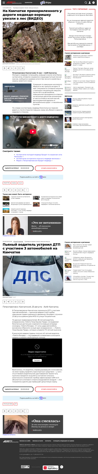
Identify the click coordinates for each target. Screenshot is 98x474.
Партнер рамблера (36, 466)
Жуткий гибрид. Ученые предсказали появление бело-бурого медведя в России (84, 252)
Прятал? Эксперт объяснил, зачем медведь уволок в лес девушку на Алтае (83, 70)
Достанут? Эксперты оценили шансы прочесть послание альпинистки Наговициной (84, 76)
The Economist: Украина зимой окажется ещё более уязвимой (81, 112)
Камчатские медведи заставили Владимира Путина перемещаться (21, 203)
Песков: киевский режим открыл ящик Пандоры (82, 99)
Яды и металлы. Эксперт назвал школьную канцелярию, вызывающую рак (82, 246)
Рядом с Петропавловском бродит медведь (33, 161)
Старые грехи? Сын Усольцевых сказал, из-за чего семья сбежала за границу (83, 271)
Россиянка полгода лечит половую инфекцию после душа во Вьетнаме (80, 14)
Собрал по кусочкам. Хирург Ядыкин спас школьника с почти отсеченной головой (84, 82)
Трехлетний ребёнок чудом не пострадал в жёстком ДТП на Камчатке (80, 29)
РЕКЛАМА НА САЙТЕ (25, 441)
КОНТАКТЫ (48, 441)
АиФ (14, 297)
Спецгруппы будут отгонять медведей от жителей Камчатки (50, 203)
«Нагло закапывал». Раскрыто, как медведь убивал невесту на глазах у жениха (83, 89)
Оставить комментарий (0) (49, 168)
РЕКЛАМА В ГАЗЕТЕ (38, 441)
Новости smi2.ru (9, 236)
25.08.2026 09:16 (7, 241)
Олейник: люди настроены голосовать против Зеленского (81, 124)
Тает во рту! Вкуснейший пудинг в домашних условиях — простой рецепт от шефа (83, 63)
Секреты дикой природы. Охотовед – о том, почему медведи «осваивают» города (21, 210)
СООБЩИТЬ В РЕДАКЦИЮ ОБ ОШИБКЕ (63, 441)
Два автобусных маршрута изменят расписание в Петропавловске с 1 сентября (80, 45)
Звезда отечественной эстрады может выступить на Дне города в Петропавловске (80, 37)
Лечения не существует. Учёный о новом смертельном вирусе (83, 56)
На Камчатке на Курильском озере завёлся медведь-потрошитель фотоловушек (51, 198)
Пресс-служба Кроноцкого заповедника (28, 63)
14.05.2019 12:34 (7, 8)
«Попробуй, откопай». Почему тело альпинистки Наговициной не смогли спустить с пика (83, 278)
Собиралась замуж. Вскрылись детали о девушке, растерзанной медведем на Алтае (83, 259)
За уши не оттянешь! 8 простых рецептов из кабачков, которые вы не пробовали (84, 265)
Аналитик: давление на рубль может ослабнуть (83, 105)
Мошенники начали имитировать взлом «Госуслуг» (82, 118)
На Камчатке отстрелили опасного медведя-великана (37, 159)
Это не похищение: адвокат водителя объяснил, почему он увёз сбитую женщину (80, 22)
